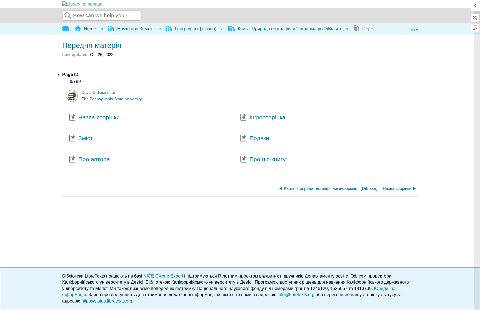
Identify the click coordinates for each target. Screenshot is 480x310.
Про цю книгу (267, 159)
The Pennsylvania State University (112, 99)
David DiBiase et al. (99, 92)
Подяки (259, 138)
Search (67, 16)
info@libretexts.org (296, 294)
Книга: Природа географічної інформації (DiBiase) (289, 28)
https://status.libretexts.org (106, 301)
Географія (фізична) (196, 28)
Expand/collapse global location (414, 27)
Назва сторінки (99, 117)
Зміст (85, 138)
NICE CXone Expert (163, 276)
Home (90, 28)
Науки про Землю (135, 28)
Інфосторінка (267, 117)
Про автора (94, 159)
